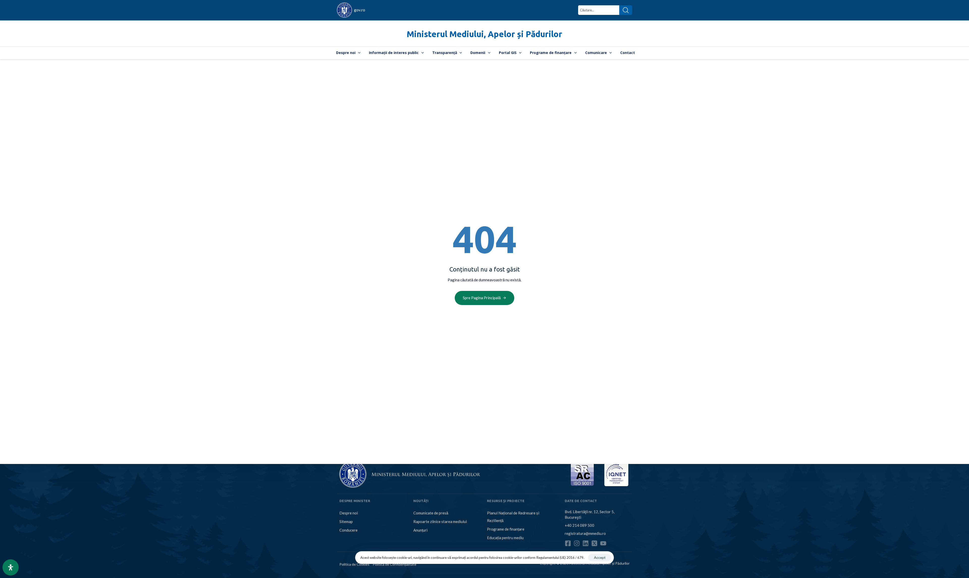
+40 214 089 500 (579, 525)
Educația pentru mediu (505, 537)
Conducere (348, 530)
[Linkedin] (585, 543)
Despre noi (346, 52)
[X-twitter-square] (594, 543)
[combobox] (598, 10)
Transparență (444, 52)
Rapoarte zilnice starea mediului (440, 521)
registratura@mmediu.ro (585, 533)
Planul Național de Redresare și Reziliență (513, 517)
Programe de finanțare (551, 52)
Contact (627, 52)
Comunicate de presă (430, 513)
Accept (600, 557)
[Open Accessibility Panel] (11, 567)
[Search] (625, 10)
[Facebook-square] (568, 543)
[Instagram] (577, 543)
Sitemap (346, 521)
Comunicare (596, 52)
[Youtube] (603, 543)
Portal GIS (508, 52)
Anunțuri (420, 530)
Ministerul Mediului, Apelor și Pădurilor (484, 34)
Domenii (477, 52)
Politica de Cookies (354, 564)
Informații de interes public (394, 52)
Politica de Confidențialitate (394, 564)
